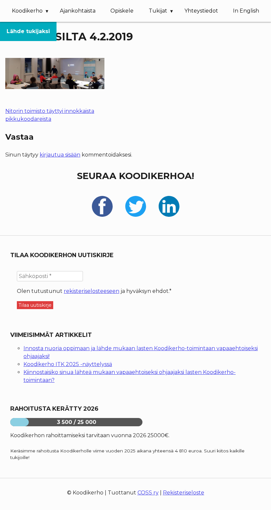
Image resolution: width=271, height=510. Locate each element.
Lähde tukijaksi (28, 31)
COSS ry (148, 492)
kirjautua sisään (60, 155)
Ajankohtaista (78, 11)
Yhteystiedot (201, 11)
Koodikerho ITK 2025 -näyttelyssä (67, 364)
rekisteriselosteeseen (91, 291)
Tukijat (158, 11)
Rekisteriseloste (183, 492)
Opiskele (122, 11)
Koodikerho (27, 11)
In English (246, 11)
